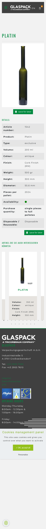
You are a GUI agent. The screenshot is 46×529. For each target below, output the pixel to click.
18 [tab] (34, 324)
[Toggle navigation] (6, 7)
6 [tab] (23, 320)
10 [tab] (38, 320)
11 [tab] (42, 320)
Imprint (6, 378)
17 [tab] (30, 324)
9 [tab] (34, 320)
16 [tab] (27, 324)
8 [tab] (30, 320)
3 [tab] (11, 320)
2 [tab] (7, 320)
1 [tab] (4, 320)
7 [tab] (27, 320)
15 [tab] (23, 324)
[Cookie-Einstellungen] (6, 522)
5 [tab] (19, 320)
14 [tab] (19, 324)
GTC (4, 385)
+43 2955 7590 (15, 364)
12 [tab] (11, 324)
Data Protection (11, 381)
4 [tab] (15, 320)
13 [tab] (15, 324)
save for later (24, 111)
